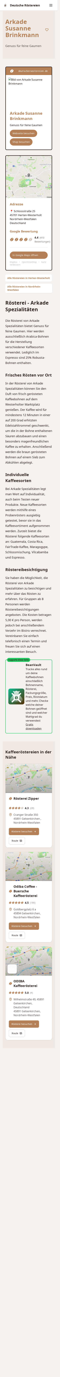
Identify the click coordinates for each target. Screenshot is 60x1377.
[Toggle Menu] (51, 5)
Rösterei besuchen (22, 831)
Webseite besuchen (23, 133)
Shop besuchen (21, 141)
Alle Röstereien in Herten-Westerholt (28, 278)
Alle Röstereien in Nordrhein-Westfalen (24, 288)
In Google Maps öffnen (25, 255)
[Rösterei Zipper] (29, 778)
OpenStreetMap (29, 262)
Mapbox (13, 262)
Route (15, 840)
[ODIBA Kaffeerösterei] (29, 961)
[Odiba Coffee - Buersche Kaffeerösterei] (29, 866)
